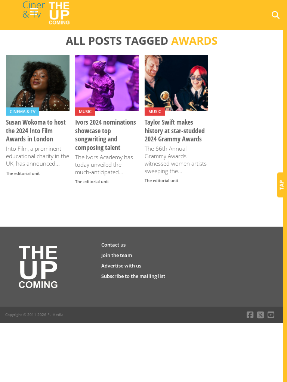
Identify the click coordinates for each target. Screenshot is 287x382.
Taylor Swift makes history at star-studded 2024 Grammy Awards (175, 131)
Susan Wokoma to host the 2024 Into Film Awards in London (36, 131)
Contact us (113, 244)
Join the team (116, 255)
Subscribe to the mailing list (133, 276)
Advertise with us (121, 265)
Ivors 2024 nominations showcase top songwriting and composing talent (105, 135)
